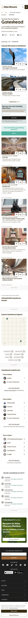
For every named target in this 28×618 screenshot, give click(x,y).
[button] (16, 64)
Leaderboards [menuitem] (15, 41)
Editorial (4, 585)
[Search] (23, 7)
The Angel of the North (17, 479)
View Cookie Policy (13, 608)
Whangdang (8, 502)
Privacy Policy (8, 121)
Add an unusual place (10, 390)
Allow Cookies (14, 611)
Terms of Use (14, 121)
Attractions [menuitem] (4, 41)
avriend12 (7, 477)
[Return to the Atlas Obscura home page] (9, 7)
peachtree (8, 483)
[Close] (26, 603)
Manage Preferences (14, 615)
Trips (3, 590)
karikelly (7, 496)
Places (3, 580)
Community (5, 594)
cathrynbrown (9, 490)
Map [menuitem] (10, 41)
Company (4, 599)
